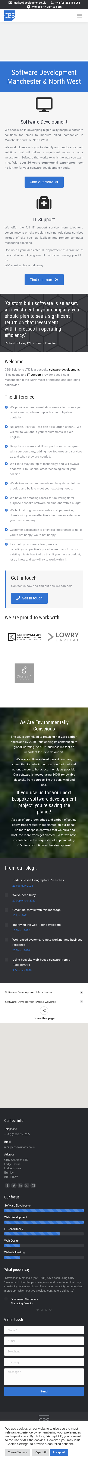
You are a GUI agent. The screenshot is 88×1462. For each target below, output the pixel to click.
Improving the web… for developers (36, 924)
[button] (38, 1310)
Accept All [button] (59, 1452)
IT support (34, 374)
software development (64, 369)
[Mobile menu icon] (79, 15)
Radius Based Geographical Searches (38, 880)
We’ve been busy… (25, 895)
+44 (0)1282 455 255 (67, 2)
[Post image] (6, 880)
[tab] (44, 992)
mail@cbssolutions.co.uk (29, 2)
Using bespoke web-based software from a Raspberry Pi (41, 962)
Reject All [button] (41, 1452)
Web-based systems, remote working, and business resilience (47, 942)
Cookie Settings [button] (18, 1452)
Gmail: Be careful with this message (36, 909)
